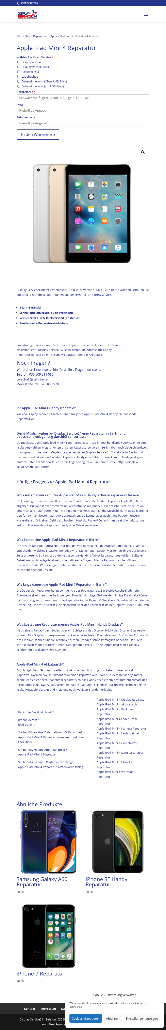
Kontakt (29, 1009)
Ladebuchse (30, 76)
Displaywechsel (32, 62)
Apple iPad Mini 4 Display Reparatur (121, 699)
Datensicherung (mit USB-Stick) (43, 86)
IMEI (20, 105)
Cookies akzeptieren (86, 1018)
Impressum (48, 1009)
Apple (54, 36)
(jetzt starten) (40, 379)
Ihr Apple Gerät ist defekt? (36, 712)
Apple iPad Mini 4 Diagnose (36, 754)
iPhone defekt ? (28, 720)
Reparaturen (40, 36)
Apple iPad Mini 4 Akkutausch (117, 704)
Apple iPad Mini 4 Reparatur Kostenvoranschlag (50, 767)
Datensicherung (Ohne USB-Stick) (44, 81)
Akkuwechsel (30, 72)
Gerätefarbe (25, 92)
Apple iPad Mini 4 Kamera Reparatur (121, 728)
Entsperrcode (26, 117)
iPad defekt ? (26, 725)
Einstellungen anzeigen (142, 1018)
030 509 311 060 (41, 374)
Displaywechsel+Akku (36, 67)
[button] (143, 152)
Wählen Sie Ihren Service (34, 57)
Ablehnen (112, 1018)
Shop (28, 36)
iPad (62, 36)
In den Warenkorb (38, 134)
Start (19, 36)
